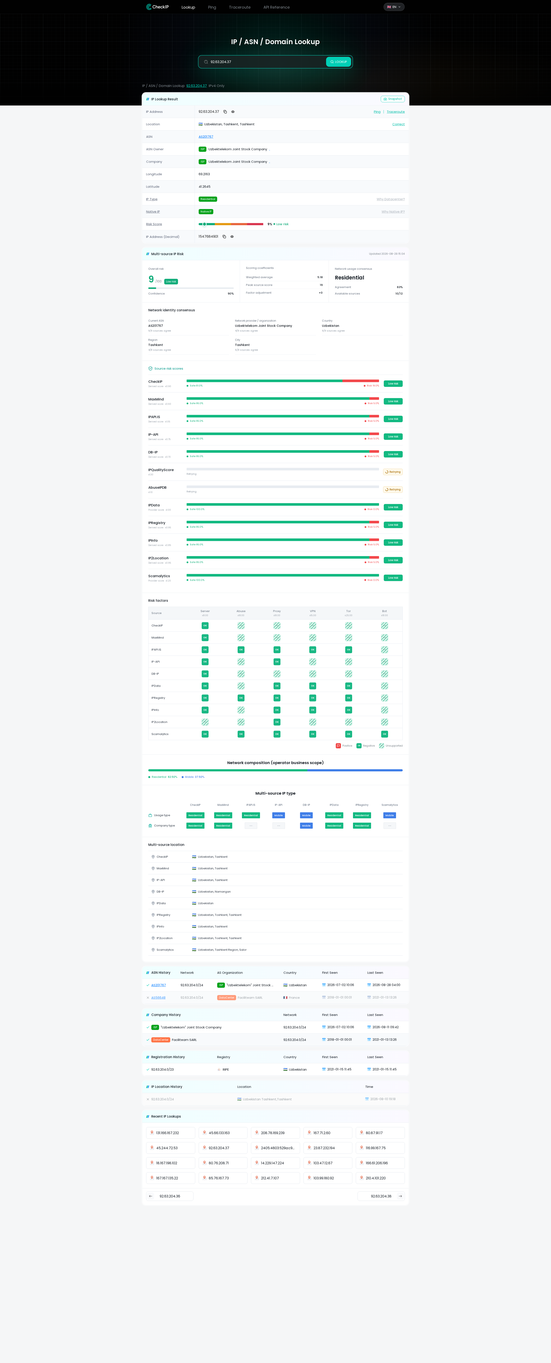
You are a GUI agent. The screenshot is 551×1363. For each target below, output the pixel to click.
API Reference (276, 7)
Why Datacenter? (391, 199)
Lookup (188, 7)
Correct (398, 124)
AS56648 (158, 997)
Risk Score (154, 224)
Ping (212, 7)
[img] (207, 224)
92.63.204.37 (196, 85)
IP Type (152, 199)
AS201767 (206, 136)
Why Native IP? (393, 211)
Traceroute (240, 7)
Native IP (153, 211)
